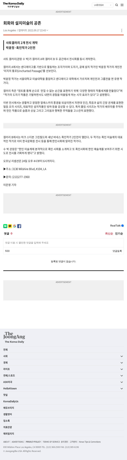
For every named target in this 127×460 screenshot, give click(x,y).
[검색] (117, 5)
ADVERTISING (18, 441)
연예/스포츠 (9, 375)
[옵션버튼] (122, 30)
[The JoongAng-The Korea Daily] (14, 337)
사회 (5, 356)
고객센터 (73, 441)
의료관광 (7, 427)
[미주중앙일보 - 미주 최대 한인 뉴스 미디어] (13, 5)
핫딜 (5, 394)
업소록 (6, 420)
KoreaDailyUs (10, 401)
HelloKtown (10, 388)
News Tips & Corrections (90, 441)
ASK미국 (7, 381)
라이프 (6, 369)
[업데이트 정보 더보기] (34, 30)
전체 (5, 349)
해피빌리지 (8, 433)
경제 (5, 362)
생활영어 (7, 414)
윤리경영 (64, 441)
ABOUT (6, 441)
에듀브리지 (8, 407)
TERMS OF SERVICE (51, 441)
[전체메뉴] (122, 5)
